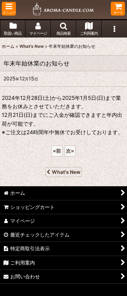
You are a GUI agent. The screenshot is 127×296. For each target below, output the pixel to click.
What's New (66, 172)
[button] (9, 9)
